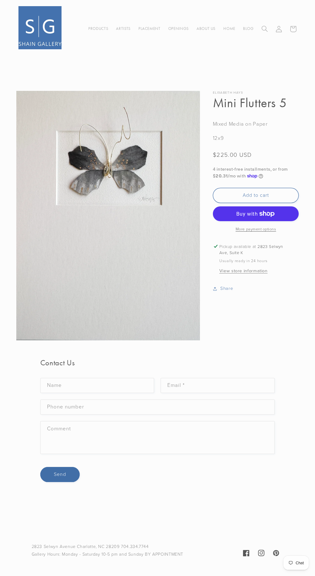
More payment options (256, 229)
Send (60, 474)
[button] (264, 29)
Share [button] (226, 288)
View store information (243, 270)
